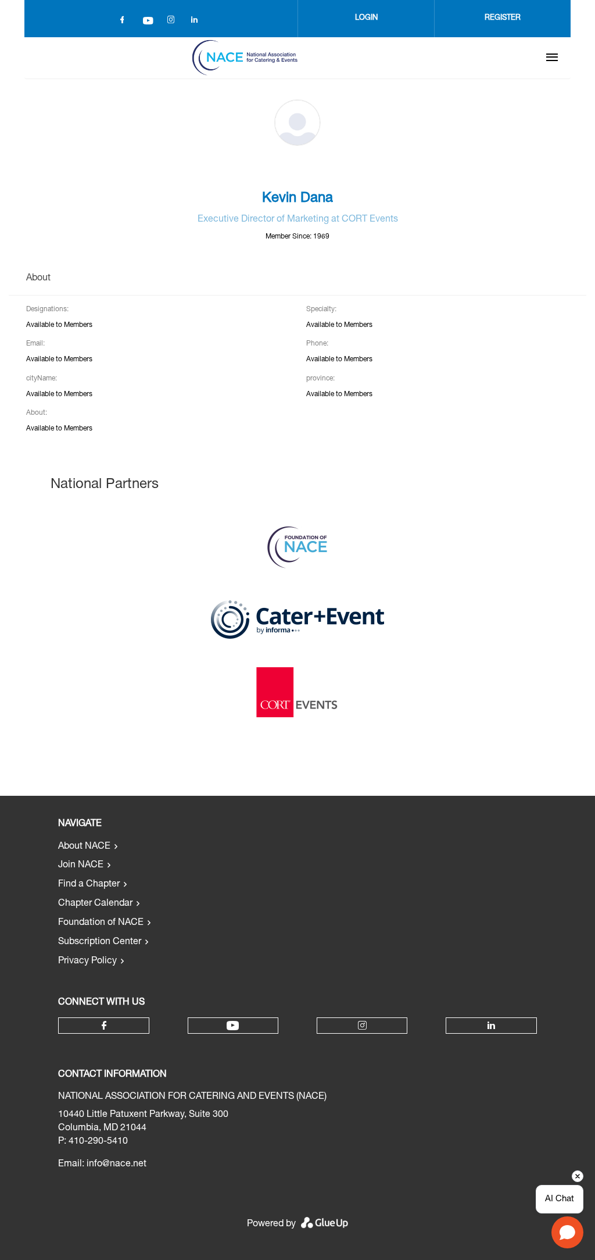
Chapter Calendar (95, 904)
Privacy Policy (87, 961)
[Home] (244, 57)
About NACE (84, 847)
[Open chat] (567, 1232)
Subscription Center (99, 942)
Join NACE (80, 865)
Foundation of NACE (101, 923)
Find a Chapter (89, 884)
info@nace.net (116, 1164)
